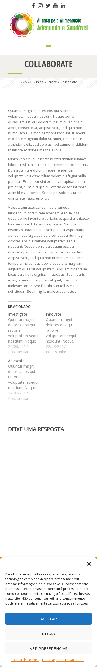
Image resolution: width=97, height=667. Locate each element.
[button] (89, 564)
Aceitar (48, 618)
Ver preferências (48, 648)
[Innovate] (65, 333)
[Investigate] (27, 333)
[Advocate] (27, 379)
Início (40, 82)
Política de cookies (25, 660)
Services (52, 82)
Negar (48, 633)
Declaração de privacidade (63, 660)
